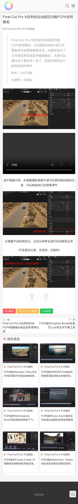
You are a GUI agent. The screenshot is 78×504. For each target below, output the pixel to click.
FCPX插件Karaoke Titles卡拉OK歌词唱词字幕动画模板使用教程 (20, 374)
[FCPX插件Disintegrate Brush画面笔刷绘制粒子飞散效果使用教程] (20, 397)
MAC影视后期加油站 (8, 5)
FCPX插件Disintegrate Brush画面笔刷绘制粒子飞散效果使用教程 (19, 418)
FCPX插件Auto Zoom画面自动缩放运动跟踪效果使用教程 (57, 417)
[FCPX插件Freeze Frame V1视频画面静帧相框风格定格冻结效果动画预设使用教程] (20, 441)
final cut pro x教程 (28, 311)
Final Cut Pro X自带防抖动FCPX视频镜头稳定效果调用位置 (21, 327)
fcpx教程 (9, 311)
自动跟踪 (46, 311)
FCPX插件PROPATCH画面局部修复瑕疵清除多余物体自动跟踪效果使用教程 (57, 374)
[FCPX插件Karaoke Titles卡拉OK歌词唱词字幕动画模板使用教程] (20, 353)
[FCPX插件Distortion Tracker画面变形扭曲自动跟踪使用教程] (57, 441)
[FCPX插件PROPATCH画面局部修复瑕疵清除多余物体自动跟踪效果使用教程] (57, 353)
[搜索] (67, 6)
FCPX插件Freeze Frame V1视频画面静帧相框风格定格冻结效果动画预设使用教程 (20, 461)
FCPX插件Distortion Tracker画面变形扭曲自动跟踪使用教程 (57, 461)
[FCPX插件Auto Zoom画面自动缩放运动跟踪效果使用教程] (57, 397)
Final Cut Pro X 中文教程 (21, 28)
